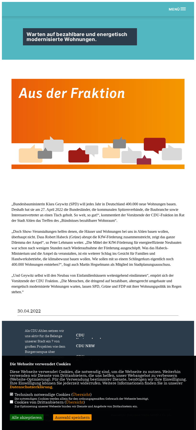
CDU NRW (85, 345)
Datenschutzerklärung (31, 386)
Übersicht (81, 394)
